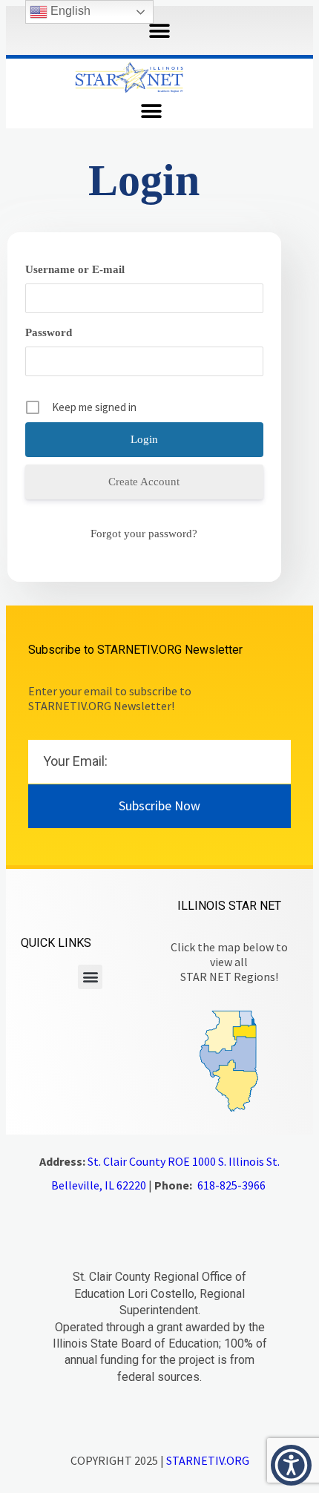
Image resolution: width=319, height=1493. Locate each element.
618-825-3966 (231, 1185)
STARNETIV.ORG (207, 1460)
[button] (160, 30)
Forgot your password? (144, 533)
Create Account (144, 482)
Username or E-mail (75, 269)
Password (48, 332)
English (69, 10)
